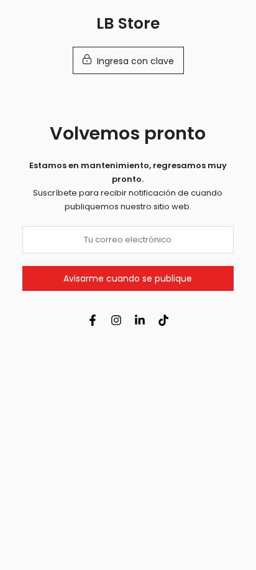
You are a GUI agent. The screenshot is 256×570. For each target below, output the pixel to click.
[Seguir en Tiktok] (163, 320)
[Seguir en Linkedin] (139, 320)
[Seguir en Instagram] (116, 320)
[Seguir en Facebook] (92, 320)
